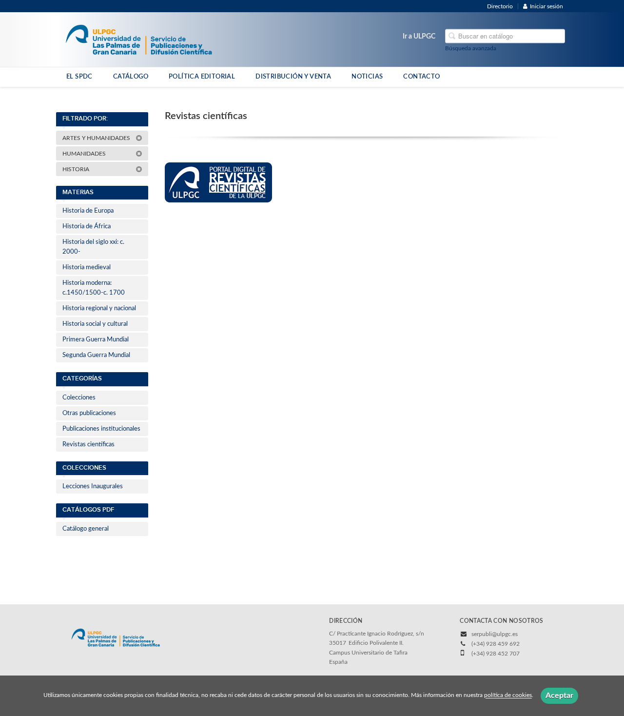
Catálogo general (85, 529)
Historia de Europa (88, 211)
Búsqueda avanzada (470, 48)
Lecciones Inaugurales (92, 486)
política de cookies (508, 695)
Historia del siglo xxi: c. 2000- (93, 247)
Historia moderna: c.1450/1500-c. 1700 (93, 288)
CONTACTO (421, 77)
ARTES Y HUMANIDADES (97, 138)
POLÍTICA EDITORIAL (202, 77)
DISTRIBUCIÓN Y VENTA (293, 77)
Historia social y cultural (95, 324)
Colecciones (79, 398)
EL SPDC (79, 77)
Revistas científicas (88, 444)
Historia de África (86, 226)
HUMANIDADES (84, 154)
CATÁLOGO (130, 77)
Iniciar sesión (546, 6)
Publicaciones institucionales (101, 429)
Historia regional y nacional (99, 308)
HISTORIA (76, 169)
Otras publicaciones (89, 413)
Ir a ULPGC (419, 36)
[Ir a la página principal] (138, 39)
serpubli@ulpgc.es (494, 634)
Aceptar (559, 695)
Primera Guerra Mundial (95, 340)
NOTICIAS (367, 77)
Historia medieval (86, 267)
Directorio (500, 6)
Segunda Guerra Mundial (96, 355)
